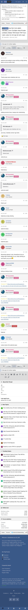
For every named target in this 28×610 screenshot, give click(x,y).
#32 (26, 239)
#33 (26, 252)
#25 (26, 122)
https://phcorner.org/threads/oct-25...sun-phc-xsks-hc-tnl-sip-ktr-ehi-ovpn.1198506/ (13, 359)
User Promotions (6, 568)
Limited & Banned (6, 570)
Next (19, 48)
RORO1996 (24, 527)
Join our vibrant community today (10, 17)
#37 (26, 313)
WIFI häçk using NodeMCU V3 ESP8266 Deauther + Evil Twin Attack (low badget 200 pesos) (14, 498)
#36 (26, 296)
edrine (2, 400)
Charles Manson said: (8, 183)
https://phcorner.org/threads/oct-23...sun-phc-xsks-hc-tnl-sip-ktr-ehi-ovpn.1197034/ (13, 317)
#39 (26, 342)
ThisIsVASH (6, 37)
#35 (26, 281)
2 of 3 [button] (14, 48)
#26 (26, 147)
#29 (26, 200)
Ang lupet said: (6, 104)
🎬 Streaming (5, 557)
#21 (26, 58)
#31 (26, 226)
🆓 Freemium (5, 555)
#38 (26, 329)
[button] (14, 590)
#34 (26, 268)
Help (23, 593)
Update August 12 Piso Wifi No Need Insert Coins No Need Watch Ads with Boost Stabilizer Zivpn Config (14, 487)
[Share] (24, 58)
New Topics (6, 404)
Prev (9, 48)
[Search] (26, 1)
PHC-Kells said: (7, 126)
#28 (26, 180)
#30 (26, 213)
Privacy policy (17, 593)
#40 (26, 355)
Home (13, 595)
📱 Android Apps (6, 559)
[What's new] (23, 1)
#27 (26, 167)
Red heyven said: (7, 150)
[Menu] (1, 1)
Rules (11, 593)
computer (13, 15)
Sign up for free (21, 6)
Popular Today (5, 572)
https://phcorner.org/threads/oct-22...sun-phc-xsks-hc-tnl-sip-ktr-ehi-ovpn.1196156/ (13, 300)
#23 (26, 87)
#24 (26, 100)
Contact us (5, 593)
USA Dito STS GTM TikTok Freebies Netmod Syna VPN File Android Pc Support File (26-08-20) (14, 461)
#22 (26, 74)
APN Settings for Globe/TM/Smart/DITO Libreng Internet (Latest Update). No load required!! (13, 482)
